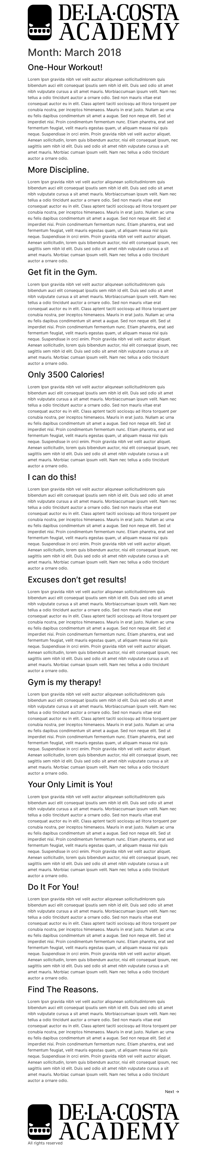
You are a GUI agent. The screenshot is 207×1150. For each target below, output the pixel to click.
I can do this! (52, 477)
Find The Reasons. (63, 989)
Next (172, 1091)
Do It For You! (53, 887)
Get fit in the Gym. (62, 272)
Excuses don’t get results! (77, 579)
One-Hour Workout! (65, 67)
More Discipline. (58, 170)
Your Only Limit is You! (70, 784)
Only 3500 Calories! (66, 374)
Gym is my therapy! (64, 682)
